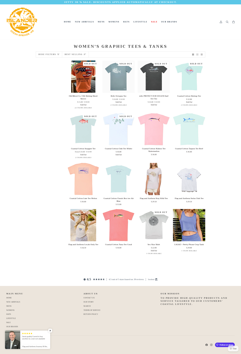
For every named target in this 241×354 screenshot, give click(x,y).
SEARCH (87, 306)
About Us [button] (90, 293)
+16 (95, 108)
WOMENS (10, 310)
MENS (8, 306)
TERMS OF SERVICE (91, 310)
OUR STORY (88, 302)
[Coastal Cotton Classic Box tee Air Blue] (118, 179)
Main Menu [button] (14, 293)
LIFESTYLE (11, 318)
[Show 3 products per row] (197, 54)
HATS (8, 314)
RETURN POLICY (90, 314)
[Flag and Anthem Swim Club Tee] (189, 179)
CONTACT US (89, 297)
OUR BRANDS (12, 326)
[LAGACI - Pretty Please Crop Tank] (189, 225)
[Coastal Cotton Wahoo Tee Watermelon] (154, 129)
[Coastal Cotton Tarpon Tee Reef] (189, 129)
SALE (8, 322)
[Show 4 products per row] (202, 54)
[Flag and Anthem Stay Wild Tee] (154, 179)
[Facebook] (206, 345)
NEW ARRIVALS (13, 302)
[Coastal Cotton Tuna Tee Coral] (118, 225)
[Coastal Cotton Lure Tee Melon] (83, 179)
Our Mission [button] (170, 293)
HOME (9, 297)
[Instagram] (211, 345)
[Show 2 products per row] (193, 54)
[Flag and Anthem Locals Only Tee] (83, 225)
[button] (101, 21)
